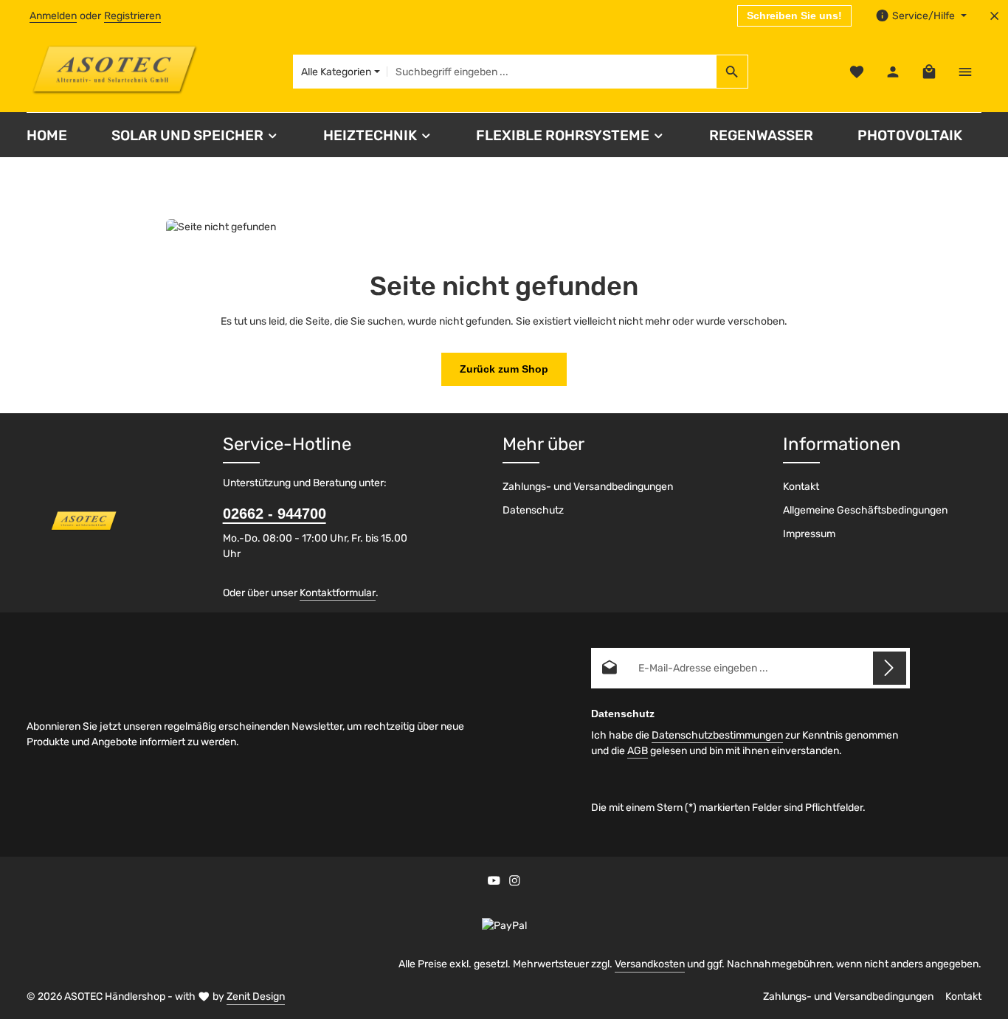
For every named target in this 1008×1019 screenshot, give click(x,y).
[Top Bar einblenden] (964, 72)
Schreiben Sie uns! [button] (794, 15)
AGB (637, 751)
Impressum (809, 534)
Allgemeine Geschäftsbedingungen (865, 510)
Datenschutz (533, 510)
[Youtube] (495, 883)
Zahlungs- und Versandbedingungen (588, 486)
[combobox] (552, 72)
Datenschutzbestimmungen (717, 735)
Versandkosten (650, 964)
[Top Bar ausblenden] (994, 16)
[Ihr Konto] (892, 72)
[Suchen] (732, 72)
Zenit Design (256, 996)
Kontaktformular (338, 593)
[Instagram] (514, 883)
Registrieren (132, 16)
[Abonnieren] (889, 668)
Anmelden (53, 16)
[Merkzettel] (856, 72)
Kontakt (801, 486)
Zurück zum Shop (504, 369)
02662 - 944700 (274, 513)
